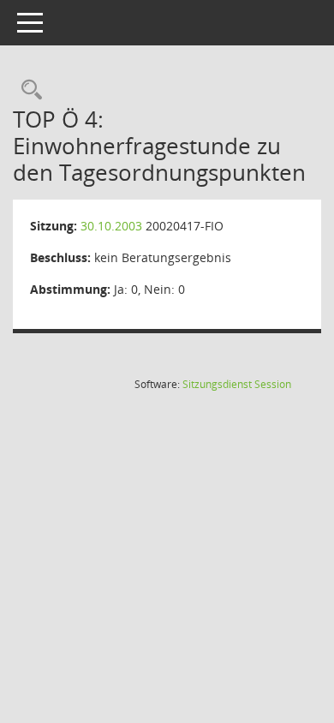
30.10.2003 (111, 226)
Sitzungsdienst (236, 384)
